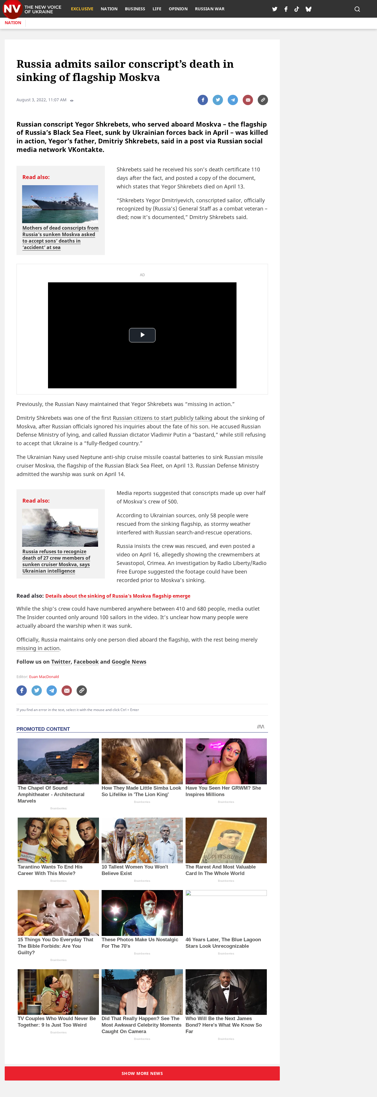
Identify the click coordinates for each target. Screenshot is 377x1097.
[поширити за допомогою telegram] (233, 100)
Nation (13, 22)
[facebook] (286, 9)
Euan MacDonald (44, 676)
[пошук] (357, 9)
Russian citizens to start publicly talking (162, 417)
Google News (129, 661)
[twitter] (274, 9)
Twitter (61, 661)
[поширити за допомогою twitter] (218, 100)
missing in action (37, 648)
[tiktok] (297, 9)
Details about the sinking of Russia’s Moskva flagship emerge (117, 596)
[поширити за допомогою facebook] (203, 100)
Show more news (142, 1073)
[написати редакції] (248, 100)
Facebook (86, 661)
